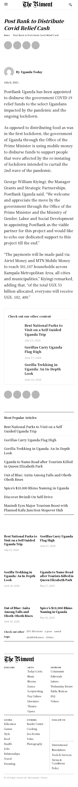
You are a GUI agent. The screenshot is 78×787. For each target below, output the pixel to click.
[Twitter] (17, 45)
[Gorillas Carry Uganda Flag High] (14, 350)
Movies (31, 681)
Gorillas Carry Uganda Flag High (43, 349)
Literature (33, 701)
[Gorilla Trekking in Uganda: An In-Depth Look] (14, 367)
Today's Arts (34, 671)
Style (7, 734)
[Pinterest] (26, 45)
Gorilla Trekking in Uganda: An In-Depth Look (43, 369)
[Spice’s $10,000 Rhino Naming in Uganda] (57, 597)
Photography (34, 744)
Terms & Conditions (58, 761)
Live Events (33, 734)
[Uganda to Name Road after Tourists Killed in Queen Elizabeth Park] (57, 561)
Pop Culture (34, 696)
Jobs (6, 748)
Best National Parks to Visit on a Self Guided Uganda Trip (44, 330)
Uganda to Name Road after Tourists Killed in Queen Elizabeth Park (56, 576)
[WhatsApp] (36, 45)
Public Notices (59, 691)
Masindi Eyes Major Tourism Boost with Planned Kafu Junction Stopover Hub (36, 507)
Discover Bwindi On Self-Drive (28, 497)
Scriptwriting (35, 691)
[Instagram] (53, 729)
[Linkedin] (53, 733)
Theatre (31, 706)
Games (8, 729)
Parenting (9, 763)
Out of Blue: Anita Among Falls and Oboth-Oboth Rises (18, 612)
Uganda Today (31, 72)
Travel (8, 758)
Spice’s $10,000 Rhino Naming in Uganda (56, 610)
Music (30, 676)
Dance (31, 686)
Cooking (32, 729)
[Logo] (37, 4)
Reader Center (35, 724)
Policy (55, 768)
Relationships (12, 753)
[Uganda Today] (10, 72)
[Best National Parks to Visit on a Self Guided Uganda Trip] (14, 328)
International (59, 745)
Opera (31, 711)
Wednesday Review (62, 686)
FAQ (53, 696)
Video (30, 739)
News (7, 35)
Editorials (56, 676)
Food (7, 739)
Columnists (57, 671)
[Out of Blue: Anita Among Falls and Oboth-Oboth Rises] (21, 597)
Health (8, 744)
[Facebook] (8, 45)
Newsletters (58, 750)
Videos (55, 701)
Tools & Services (61, 755)
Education (10, 724)
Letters (54, 681)
